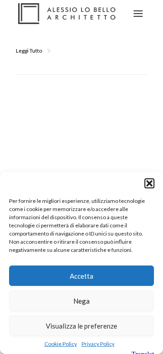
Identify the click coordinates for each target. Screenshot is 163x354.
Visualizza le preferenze (81, 326)
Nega (81, 301)
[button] (149, 183)
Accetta (81, 276)
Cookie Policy (60, 343)
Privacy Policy (98, 343)
